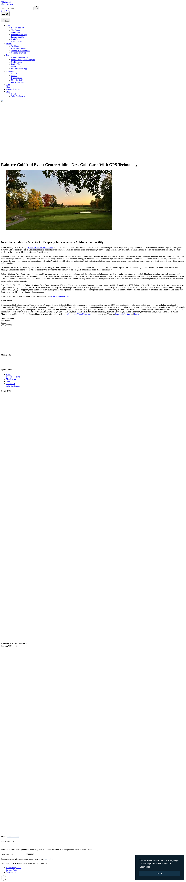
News (13, 94)
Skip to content (7, 2)
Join (7, 55)
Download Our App (19, 35)
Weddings (15, 46)
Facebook (119, 314)
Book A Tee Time (18, 28)
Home (8, 374)
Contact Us (10, 384)
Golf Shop (15, 39)
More (8, 91)
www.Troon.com (69, 314)
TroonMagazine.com (85, 314)
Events (9, 44)
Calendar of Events (18, 53)
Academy (10, 71)
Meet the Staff (16, 80)
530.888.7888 (13, 837)
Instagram (138, 314)
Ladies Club (16, 64)
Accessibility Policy (14, 868)
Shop (8, 87)
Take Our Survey (18, 96)
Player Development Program (23, 60)
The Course (15, 30)
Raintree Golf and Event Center (40, 247)
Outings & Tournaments (20, 50)
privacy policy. (48, 859)
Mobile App (11, 379)
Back (5, 20)
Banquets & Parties (18, 48)
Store (8, 381)
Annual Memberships (19, 57)
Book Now (5, 11)
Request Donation (13, 89)
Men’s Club (15, 66)
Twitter (127, 314)
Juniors (14, 76)
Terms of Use (11, 872)
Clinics (14, 73)
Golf (8, 25)
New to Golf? (16, 41)
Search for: (5, 8)
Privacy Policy (12, 870)
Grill (8, 85)
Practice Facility (17, 37)
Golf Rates (15, 32)
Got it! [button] (159, 873)
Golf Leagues (16, 62)
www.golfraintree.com (60, 296)
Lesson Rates (16, 78)
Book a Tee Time (13, 377)
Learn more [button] (145, 867)
